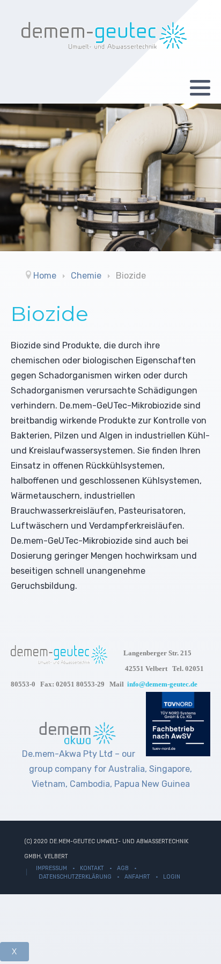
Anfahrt (137, 876)
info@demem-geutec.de (162, 684)
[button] (200, 87)
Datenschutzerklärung (75, 876)
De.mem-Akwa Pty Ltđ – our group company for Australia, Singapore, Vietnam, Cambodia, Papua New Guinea (107, 769)
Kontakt (92, 868)
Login (171, 876)
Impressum (51, 868)
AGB (123, 868)
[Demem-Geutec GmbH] (104, 35)
